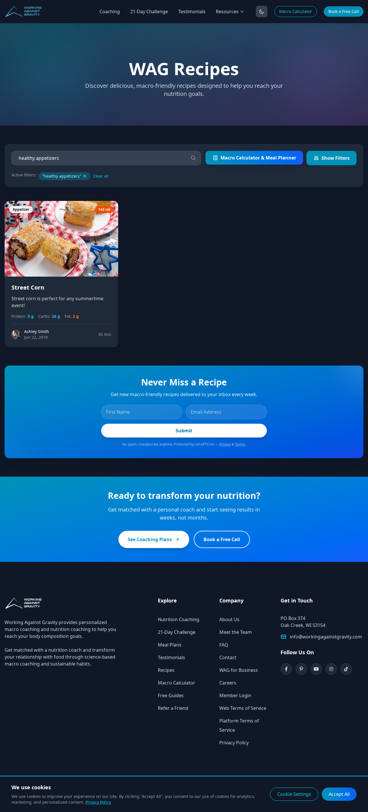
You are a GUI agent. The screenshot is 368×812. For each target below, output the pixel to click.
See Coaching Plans (150, 539)
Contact (227, 657)
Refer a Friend (173, 708)
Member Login (235, 695)
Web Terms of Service (242, 708)
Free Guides (171, 695)
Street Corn (28, 287)
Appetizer (21, 209)
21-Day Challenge (149, 11)
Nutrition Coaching (178, 619)
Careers (227, 683)
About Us (229, 619)
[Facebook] (286, 669)
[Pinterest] (301, 669)
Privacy (225, 444)
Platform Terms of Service (239, 725)
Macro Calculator (295, 11)
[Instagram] (331, 669)
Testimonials (192, 11)
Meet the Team (235, 632)
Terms (240, 444)
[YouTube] (316, 669)
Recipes (166, 670)
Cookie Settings (294, 794)
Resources (227, 11)
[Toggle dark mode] (261, 11)
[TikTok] (346, 669)
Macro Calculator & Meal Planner (258, 158)
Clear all (101, 176)
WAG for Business (238, 670)
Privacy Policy (234, 742)
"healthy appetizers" (61, 176)
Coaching (109, 11)
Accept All (339, 794)
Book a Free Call (343, 11)
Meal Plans (169, 645)
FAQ (223, 645)
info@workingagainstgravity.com (326, 637)
